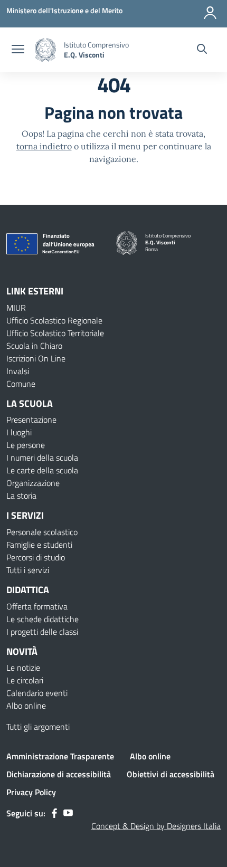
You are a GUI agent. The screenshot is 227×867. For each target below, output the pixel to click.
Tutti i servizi (27, 570)
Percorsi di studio (35, 557)
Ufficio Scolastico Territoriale (55, 333)
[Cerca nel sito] (202, 50)
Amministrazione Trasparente (60, 756)
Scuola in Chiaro (34, 345)
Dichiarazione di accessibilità (58, 774)
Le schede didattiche (42, 619)
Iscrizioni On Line (35, 358)
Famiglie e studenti (39, 544)
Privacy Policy (31, 792)
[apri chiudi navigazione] (18, 50)
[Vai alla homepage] (45, 50)
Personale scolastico (42, 532)
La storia (21, 495)
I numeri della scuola (42, 457)
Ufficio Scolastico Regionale (54, 320)
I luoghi (19, 432)
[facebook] (54, 813)
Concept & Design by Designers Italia (156, 826)
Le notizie (23, 667)
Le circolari (24, 680)
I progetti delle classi (42, 631)
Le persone (25, 445)
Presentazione (31, 419)
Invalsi (17, 371)
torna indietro (44, 146)
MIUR (16, 307)
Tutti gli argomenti (38, 726)
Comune (20, 383)
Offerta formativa (37, 606)
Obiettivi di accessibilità (170, 774)
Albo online (26, 705)
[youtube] (68, 813)
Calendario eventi (37, 693)
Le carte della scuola (42, 470)
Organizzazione (33, 483)
